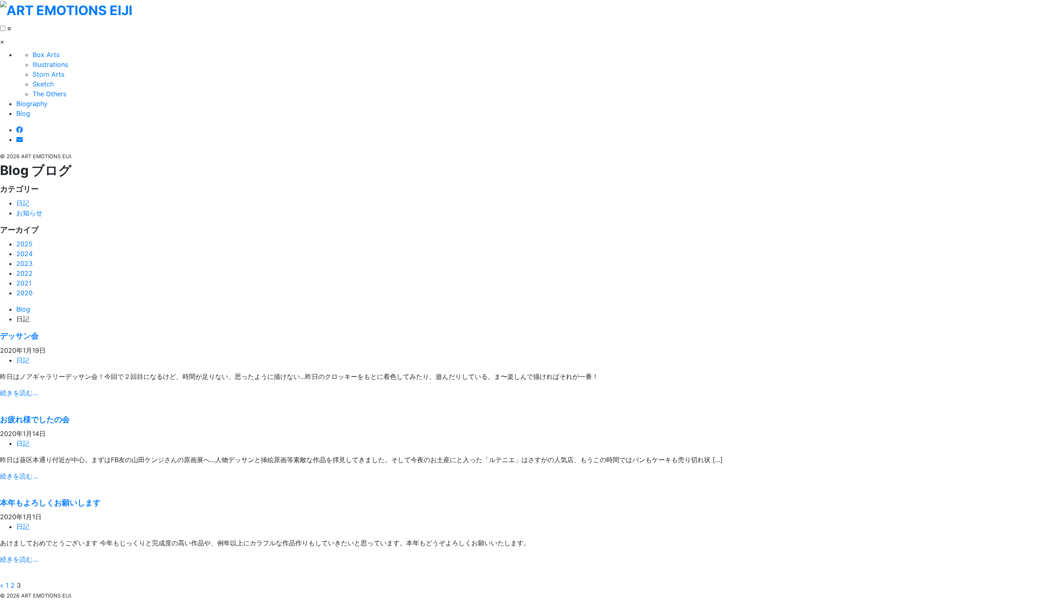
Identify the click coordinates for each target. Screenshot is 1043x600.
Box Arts (46, 55)
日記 (22, 203)
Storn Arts (48, 74)
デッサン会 (19, 336)
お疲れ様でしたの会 (35, 419)
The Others (49, 94)
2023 (24, 263)
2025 (24, 244)
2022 (24, 273)
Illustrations (50, 64)
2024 (24, 254)
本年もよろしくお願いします (50, 502)
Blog (23, 113)
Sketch (43, 84)
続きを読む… (19, 393)
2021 (23, 283)
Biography (32, 104)
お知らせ (29, 213)
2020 (24, 293)
